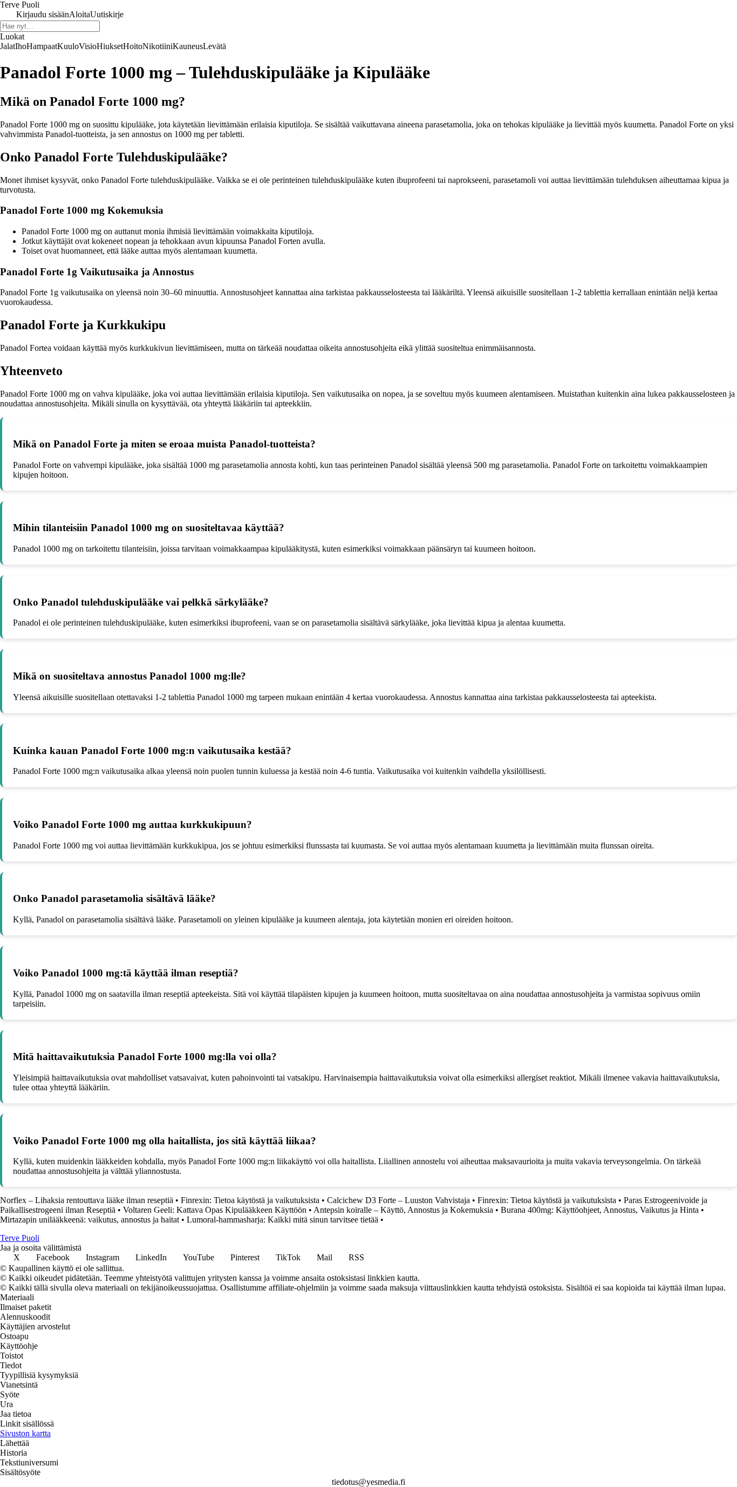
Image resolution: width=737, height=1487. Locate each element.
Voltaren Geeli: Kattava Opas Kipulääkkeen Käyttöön (214, 1209)
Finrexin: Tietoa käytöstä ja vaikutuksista (250, 1200)
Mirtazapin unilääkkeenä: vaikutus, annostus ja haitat (89, 1219)
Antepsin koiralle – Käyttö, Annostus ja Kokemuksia (403, 1209)
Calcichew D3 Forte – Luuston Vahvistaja (398, 1200)
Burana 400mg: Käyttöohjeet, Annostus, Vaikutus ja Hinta (600, 1209)
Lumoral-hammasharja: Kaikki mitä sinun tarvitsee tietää (282, 1219)
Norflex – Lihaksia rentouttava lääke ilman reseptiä (86, 1200)
